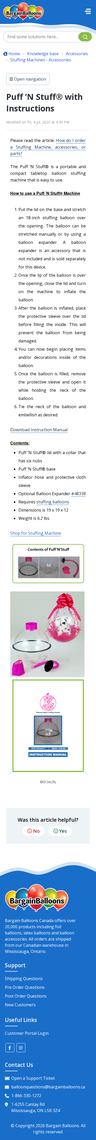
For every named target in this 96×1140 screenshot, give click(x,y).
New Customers (20, 1005)
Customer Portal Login (27, 1033)
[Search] (85, 36)
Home (14, 53)
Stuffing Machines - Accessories (40, 60)
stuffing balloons (52, 502)
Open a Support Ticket (33, 1078)
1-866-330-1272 (26, 1095)
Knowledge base (43, 53)
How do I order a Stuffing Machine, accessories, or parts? (48, 147)
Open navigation (29, 79)
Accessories (77, 53)
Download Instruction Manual (39, 430)
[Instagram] (20, 1047)
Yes (63, 831)
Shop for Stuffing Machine (35, 533)
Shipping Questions (24, 978)
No (36, 831)
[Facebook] (9, 1047)
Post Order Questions (26, 996)
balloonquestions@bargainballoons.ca (48, 1087)
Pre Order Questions (25, 987)
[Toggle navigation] (88, 11)
